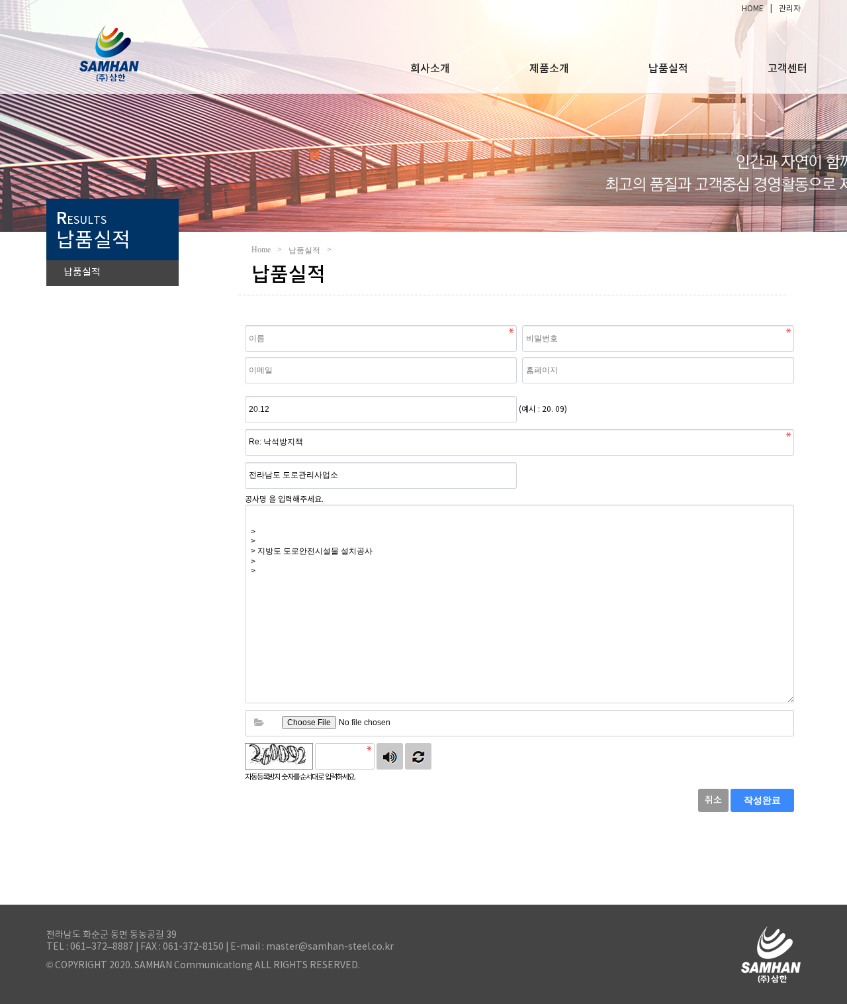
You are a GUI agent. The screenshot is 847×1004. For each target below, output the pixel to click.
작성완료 (762, 800)
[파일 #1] (258, 723)
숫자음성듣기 (390, 756)
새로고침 (418, 756)
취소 (713, 800)
